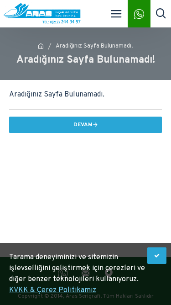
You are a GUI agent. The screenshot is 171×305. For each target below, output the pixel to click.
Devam (83, 124)
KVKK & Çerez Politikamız (52, 290)
